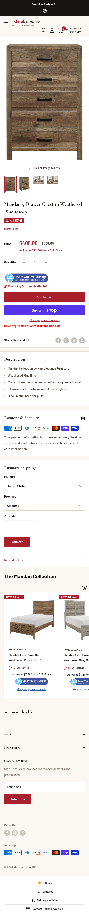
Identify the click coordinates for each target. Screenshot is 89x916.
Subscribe (17, 799)
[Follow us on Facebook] (7, 833)
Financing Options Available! (27, 286)
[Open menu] (6, 22)
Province (10, 496)
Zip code (10, 516)
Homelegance (14, 229)
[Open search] (44, 30)
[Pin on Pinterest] (66, 340)
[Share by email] (82, 340)
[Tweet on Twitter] (74, 340)
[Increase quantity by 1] (45, 262)
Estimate (16, 542)
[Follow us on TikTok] (23, 833)
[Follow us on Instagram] (15, 833)
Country (9, 477)
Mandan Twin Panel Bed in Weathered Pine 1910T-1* (25, 657)
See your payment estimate (31, 689)
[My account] (52, 30)
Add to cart (44, 297)
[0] (60, 30)
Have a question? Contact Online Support (32, 326)
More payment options (45, 320)
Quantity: (10, 262)
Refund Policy (13, 560)
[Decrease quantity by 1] (23, 262)
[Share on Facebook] (58, 340)
